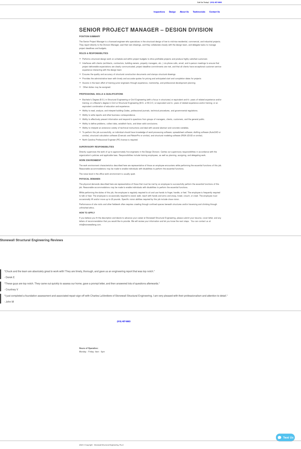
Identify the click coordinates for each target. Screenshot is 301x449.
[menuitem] (159, 12)
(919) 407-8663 (216, 2)
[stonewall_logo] (102, 12)
